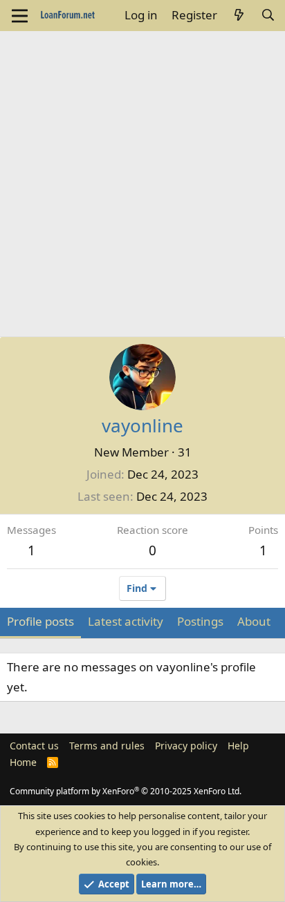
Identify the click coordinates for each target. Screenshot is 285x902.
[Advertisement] (142, 180)
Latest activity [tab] (125, 621)
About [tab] (253, 621)
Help (238, 745)
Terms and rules (107, 745)
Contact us (34, 745)
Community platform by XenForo (125, 791)
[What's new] (238, 15)
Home (23, 762)
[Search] (267, 15)
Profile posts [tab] (40, 621)
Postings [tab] (200, 621)
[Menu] (20, 15)
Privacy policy (186, 745)
